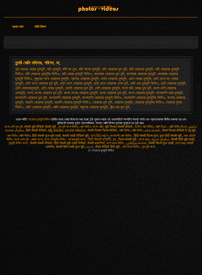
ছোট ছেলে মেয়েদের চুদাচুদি (76, 83)
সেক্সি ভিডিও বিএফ (178, 127)
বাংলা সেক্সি (98, 127)
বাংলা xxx (180, 143)
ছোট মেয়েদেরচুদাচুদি (27, 88)
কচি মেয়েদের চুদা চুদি (114, 69)
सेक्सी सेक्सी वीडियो (41, 143)
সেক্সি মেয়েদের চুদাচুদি (65, 107)
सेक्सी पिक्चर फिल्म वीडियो (102, 130)
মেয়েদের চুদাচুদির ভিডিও (149, 102)
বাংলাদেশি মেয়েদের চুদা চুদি (31, 97)
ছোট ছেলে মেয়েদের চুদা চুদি (41, 83)
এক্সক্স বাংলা (36, 139)
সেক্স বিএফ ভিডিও (131, 147)
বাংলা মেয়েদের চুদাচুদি (141, 93)
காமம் (90, 147)
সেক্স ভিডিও (85, 127)
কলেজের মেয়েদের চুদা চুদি (109, 74)
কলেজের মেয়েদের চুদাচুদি (141, 74)
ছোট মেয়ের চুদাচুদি (52, 88)
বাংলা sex (144, 139)
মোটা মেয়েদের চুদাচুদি (37, 107)
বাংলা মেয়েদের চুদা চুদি (113, 93)
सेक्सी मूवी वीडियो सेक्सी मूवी (40, 127)
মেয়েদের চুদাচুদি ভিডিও (101, 7)
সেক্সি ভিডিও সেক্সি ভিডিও (131, 130)
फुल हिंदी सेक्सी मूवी (171, 136)
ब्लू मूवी (192, 130)
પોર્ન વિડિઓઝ (99, 136)
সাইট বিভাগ (40, 26)
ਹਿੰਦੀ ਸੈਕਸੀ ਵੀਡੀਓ (99, 139)
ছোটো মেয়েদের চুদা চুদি (79, 88)
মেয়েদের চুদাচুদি (123, 102)
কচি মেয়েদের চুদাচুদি (141, 69)
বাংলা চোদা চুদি (21, 139)
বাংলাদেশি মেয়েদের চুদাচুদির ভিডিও (144, 97)
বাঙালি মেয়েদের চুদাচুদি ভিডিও (72, 102)
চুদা (115, 139)
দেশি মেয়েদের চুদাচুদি (107, 88)
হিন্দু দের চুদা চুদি (119, 107)
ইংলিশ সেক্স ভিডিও (144, 127)
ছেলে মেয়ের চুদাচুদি (140, 78)
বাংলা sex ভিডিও (115, 143)
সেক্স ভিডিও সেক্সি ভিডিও (19, 136)
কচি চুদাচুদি (53, 69)
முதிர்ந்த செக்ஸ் (136, 143)
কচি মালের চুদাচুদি (89, 69)
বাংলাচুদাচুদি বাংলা (77, 139)
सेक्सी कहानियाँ (96, 143)
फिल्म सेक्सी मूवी (127, 139)
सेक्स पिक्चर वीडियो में (174, 130)
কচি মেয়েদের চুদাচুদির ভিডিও (42, 74)
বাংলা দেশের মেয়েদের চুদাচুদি (81, 93)
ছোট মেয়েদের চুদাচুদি (173, 83)
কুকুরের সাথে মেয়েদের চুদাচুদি (51, 78)
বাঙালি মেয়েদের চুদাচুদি (38, 102)
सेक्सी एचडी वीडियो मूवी (75, 136)
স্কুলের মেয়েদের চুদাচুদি (94, 107)
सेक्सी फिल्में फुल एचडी (161, 143)
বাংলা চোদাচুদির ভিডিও (55, 139)
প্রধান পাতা (17, 26)
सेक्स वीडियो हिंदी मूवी (107, 147)
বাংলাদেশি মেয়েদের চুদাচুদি (64, 97)
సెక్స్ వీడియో (55, 130)
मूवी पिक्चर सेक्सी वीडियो (119, 127)
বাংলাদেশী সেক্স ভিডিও (121, 136)
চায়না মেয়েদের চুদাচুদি (114, 78)
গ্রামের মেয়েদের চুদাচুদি (85, 78)
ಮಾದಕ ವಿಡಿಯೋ (75, 130)
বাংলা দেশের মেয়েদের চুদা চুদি (44, 93)
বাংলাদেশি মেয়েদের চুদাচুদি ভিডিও (102, 97)
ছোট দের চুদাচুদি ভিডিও (144, 83)
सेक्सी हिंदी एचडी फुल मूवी (70, 147)
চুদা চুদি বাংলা (149, 147)
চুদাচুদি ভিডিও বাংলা (18, 143)
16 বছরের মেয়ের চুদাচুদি (30, 69)
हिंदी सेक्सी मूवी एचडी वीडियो (70, 143)
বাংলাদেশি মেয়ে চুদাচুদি (169, 93)
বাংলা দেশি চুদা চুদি (13, 127)
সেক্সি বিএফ (161, 127)
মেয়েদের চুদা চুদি (102, 102)
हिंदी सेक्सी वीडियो (36, 130)
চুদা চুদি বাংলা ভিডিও (68, 127)
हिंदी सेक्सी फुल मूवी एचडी (46, 136)
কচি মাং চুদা (70, 69)
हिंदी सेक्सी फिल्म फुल (146, 136)
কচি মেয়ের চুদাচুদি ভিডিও (77, 74)
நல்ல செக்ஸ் (152, 130)
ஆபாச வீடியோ (160, 139)
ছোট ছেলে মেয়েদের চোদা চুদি (111, 83)
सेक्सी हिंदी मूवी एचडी (182, 139)
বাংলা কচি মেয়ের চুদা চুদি (136, 88)
